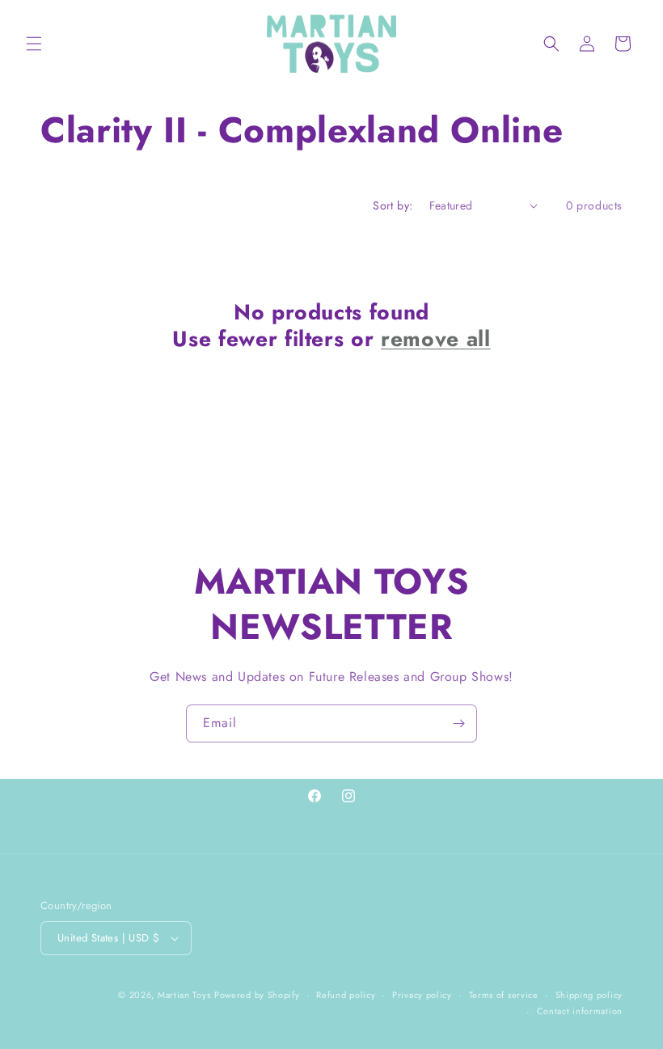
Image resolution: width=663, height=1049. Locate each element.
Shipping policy (589, 994)
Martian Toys (184, 994)
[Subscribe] (458, 723)
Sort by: (392, 205)
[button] (34, 43)
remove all (436, 339)
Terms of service (503, 994)
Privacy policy (422, 994)
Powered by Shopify (257, 994)
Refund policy (345, 994)
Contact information (580, 1011)
